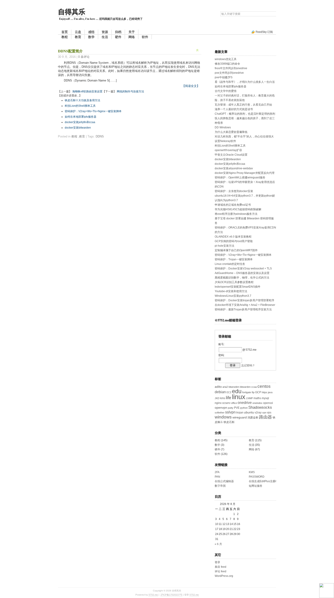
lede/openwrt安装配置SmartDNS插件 (237, 286)
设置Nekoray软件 (225, 141)
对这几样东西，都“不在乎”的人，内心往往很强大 (244, 136)
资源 (105, 32)
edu (237, 391)
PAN (217, 476)
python (244, 407)
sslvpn (230, 412)
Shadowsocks (260, 407)
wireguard (239, 417)
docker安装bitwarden (78, 127)
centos (264, 386)
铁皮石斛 (229, 422)
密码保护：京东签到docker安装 (234, 191)
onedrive (245, 403)
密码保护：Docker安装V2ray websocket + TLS (243, 268)
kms (222, 398)
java (270, 392)
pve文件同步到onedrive (229, 72)
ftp (253, 392)
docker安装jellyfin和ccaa (80, 122)
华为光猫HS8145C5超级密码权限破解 (238, 209)
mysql (265, 398)
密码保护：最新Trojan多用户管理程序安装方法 (243, 309)
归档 (118, 32)
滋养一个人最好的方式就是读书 (234, 109)
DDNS (100, 136)
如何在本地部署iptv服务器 (80, 116)
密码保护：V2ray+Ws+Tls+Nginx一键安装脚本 (93, 111)
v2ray (258, 412)
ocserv (226, 403)
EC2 (229, 392)
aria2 (225, 386)
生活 (105, 37)
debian (220, 392)
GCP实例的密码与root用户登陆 (234, 241)
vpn (264, 412)
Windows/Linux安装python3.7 (233, 295)
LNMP (249, 398)
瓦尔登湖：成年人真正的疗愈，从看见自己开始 (243, 104)
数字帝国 (220, 485)
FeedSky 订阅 (264, 31)
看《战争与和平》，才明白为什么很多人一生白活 (245, 82)
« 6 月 (218, 544)
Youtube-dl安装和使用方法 (231, 291)
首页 (64, 32)
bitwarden (245, 386)
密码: (221, 355)
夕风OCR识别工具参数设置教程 (234, 282)
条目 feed (220, 566)
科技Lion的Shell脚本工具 (80, 105)
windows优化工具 (226, 59)
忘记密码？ (248, 365)
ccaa (254, 386)
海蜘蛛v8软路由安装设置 (87, 91)
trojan (239, 412)
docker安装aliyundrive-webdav (234, 168)
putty (230, 407)
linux (238, 396)
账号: (221, 344)
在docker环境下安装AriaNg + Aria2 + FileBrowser (245, 305)
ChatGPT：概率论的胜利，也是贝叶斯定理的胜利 (245, 113)
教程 (64, 37)
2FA (217, 472)
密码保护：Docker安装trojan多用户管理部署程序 (244, 300)
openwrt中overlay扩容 (228, 150)
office (234, 403)
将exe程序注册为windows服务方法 (236, 213)
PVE (236, 407)
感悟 (91, 32)
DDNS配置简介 (70, 50)
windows (223, 417)
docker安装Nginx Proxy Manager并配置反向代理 (244, 173)
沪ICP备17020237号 (171, 594)
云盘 (78, 32)
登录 (217, 562)
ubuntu (249, 412)
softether (219, 412)
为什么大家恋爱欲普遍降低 (231, 132)
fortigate (246, 392)
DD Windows (223, 127)
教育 (78, 37)
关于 (131, 32)
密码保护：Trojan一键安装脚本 (234, 259)
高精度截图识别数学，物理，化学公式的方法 (242, 277)
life (228, 397)
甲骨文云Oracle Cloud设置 (231, 154)
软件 (145, 37)
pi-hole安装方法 (224, 245)
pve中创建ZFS (223, 77)
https (264, 392)
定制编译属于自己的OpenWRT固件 (236, 250)
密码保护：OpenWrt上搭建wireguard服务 (240, 177)
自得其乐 (71, 11)
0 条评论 (84, 56)
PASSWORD (256, 476)
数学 (91, 37)
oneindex (257, 403)
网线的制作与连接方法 (130, 91)
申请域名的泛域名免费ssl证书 (233, 204)
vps (269, 412)
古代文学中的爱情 (226, 91)
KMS (252, 472)
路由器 (265, 417)
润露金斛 (252, 417)
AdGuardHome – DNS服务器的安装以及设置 (242, 273)
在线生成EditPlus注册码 (263, 481)
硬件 (118, 37)
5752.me (153, 594)
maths (257, 398)
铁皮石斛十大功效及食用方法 (82, 100)
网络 (131, 37)
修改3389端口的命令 (227, 63)
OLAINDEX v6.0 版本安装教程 (233, 236)
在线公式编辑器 (224, 481)
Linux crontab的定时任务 (230, 264)
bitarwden (234, 386)
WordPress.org (224, 576)
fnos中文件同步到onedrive (231, 68)
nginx (218, 403)
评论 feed (220, 571)
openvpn (221, 407)
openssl (268, 403)
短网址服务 (255, 485)
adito (218, 386)
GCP (258, 392)
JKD (217, 398)
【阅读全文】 (191, 86)
